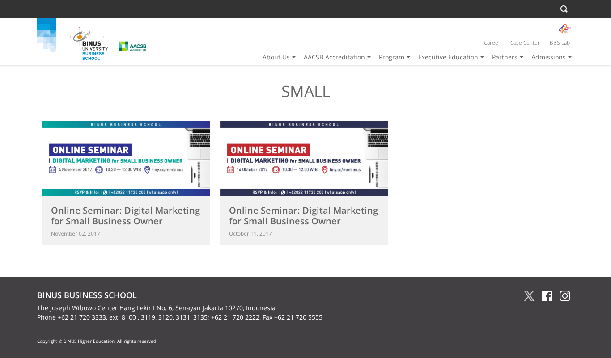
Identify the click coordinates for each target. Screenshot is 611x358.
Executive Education (448, 57)
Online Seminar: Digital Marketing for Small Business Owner (125, 215)
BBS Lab (560, 42)
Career (492, 42)
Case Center (525, 42)
